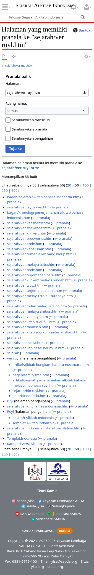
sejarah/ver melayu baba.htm (31, 264)
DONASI (64, 531)
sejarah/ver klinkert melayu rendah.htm (39, 280)
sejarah (13, 353)
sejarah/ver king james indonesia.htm (37, 406)
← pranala (60, 207)
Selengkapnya (63, 506)
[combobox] (47, 92)
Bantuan (85, 30)
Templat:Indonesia (22, 438)
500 (14, 190)
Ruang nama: (16, 103)
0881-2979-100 (24, 561)
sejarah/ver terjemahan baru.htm (34, 275)
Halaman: (13, 83)
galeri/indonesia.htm (29, 395)
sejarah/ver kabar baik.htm (29, 249)
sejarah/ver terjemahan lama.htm (34, 290)
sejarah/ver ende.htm (24, 243)
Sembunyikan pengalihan (32, 138)
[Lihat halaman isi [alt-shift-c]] (4, 56)
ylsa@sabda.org (64, 561)
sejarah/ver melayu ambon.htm (32, 311)
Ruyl (10, 411)
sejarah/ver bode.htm (24, 269)
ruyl (10, 401)
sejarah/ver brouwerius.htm (29, 238)
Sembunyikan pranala (29, 129)
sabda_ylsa (25, 500)
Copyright (16, 540)
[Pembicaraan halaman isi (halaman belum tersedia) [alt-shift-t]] (14, 56)
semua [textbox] (12, 110)
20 (69, 185)
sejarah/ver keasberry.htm (28, 223)
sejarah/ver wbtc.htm (24, 285)
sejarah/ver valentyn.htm (27, 316)
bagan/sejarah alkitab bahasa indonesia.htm (43, 196)
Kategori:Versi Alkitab (24, 443)
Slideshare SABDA (50, 518)
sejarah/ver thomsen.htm (27, 327)
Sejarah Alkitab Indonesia (45, 5)
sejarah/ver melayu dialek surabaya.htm (40, 295)
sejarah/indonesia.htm (25, 342)
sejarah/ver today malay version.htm (37, 306)
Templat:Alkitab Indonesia (34, 423)
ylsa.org (37, 566)
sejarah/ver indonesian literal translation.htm (43, 428)
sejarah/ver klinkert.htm (26, 233)
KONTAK (27, 531)
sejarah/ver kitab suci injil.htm (31, 321)
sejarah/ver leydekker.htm (28, 207)
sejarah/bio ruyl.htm (29, 390)
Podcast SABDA (68, 513)
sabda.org (55, 566)
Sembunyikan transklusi (31, 119)
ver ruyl (13, 358)
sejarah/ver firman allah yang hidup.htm (40, 254)
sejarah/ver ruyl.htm (19, 66)
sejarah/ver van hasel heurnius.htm (36, 348)
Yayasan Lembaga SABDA (63, 500)
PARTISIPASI (45, 531)
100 (86, 185)
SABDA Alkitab (31, 513)
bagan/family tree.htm (31, 375)
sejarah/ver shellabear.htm (29, 228)
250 (5, 190)
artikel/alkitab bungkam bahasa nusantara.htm (51, 364)
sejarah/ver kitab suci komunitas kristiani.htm (44, 332)
